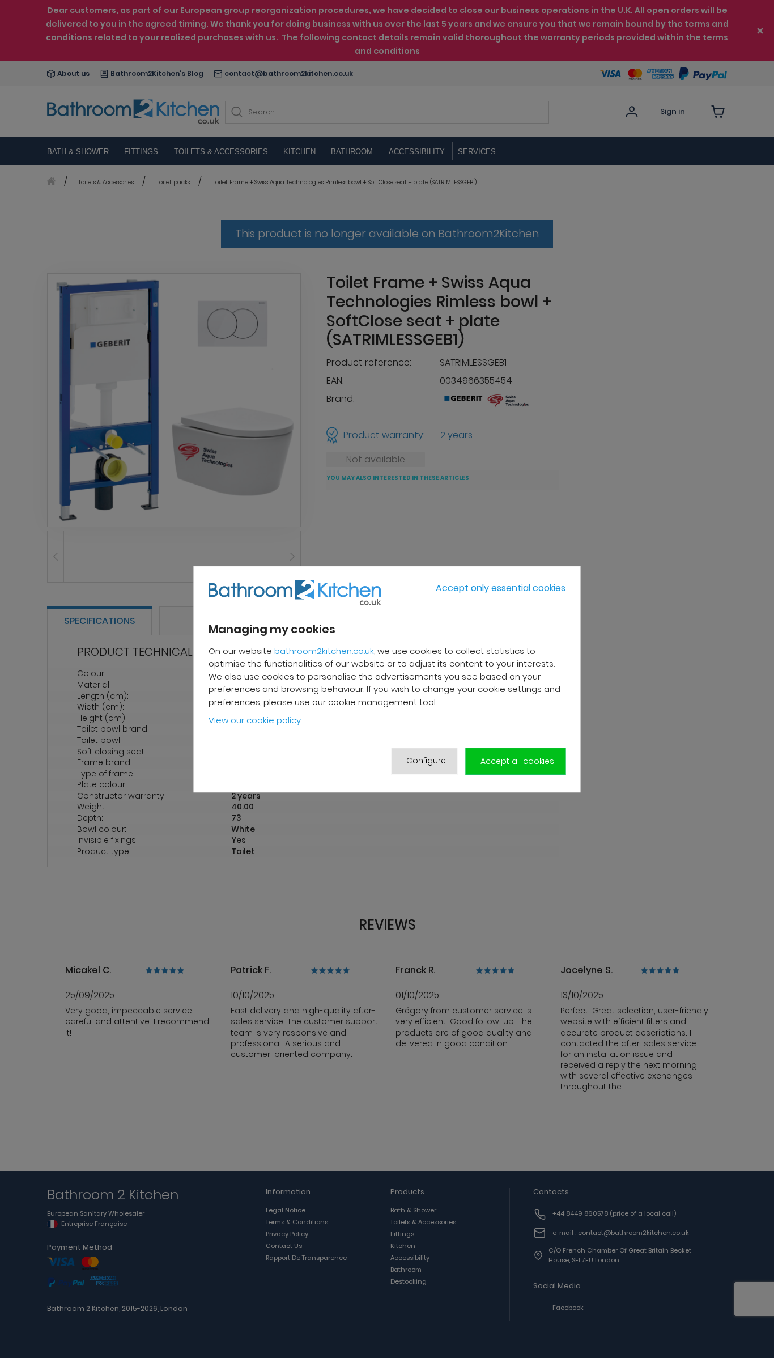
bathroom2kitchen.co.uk (324, 651)
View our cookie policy (255, 721)
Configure (426, 760)
